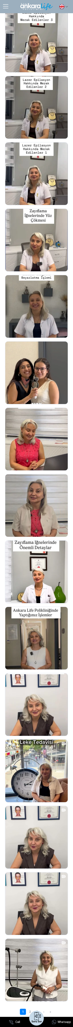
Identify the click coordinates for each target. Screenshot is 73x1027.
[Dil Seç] (63, 6)
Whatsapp (64, 1022)
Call (17, 1022)
